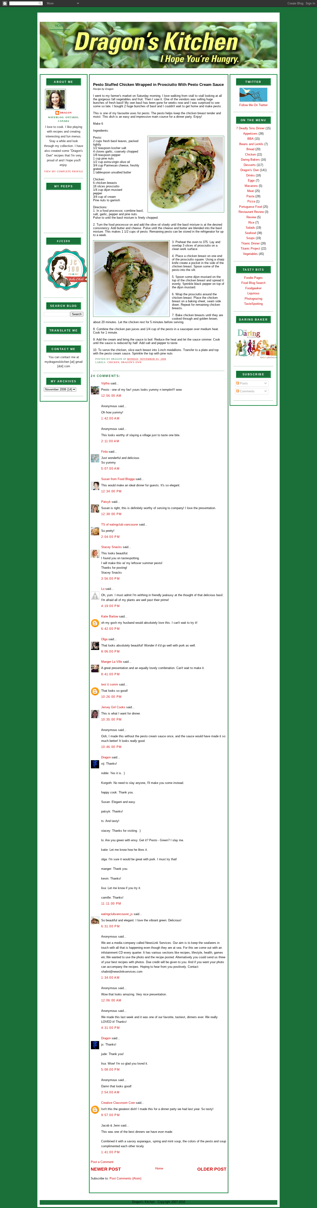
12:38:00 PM (111, 514)
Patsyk (106, 501)
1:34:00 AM (110, 977)
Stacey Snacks (111, 547)
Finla (104, 451)
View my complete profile (63, 171)
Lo (102, 589)
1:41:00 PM (110, 1152)
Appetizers (250, 133)
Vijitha (105, 383)
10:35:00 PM (111, 719)
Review (251, 217)
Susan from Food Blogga (118, 479)
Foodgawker (253, 288)
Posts (243, 383)
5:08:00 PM (110, 1069)
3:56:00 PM (110, 578)
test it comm (109, 684)
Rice (251, 222)
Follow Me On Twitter (253, 105)
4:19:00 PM (110, 606)
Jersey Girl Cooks (113, 707)
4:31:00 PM (110, 1027)
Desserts (250, 165)
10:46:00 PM (111, 747)
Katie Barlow (109, 616)
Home (59, 25)
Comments (247, 391)
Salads (250, 227)
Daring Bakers (250, 159)
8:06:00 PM (110, 651)
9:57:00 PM (110, 1115)
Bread (250, 149)
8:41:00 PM (110, 674)
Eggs (251, 180)
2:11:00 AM (110, 441)
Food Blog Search (253, 283)
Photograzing (253, 298)
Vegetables (250, 254)
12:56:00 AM (111, 395)
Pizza (251, 201)
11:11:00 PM (111, 903)
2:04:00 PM (110, 537)
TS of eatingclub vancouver (119, 524)
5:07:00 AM (110, 468)
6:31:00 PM (110, 926)
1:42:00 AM (110, 418)
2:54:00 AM (110, 1092)
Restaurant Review (251, 212)
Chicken (113, 362)
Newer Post (106, 1169)
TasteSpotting (253, 303)
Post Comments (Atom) (125, 1178)
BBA (250, 138)
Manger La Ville (111, 661)
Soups (250, 238)
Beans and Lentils (251, 144)
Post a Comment (102, 1162)
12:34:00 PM (111, 491)
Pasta (250, 196)
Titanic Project (250, 248)
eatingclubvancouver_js (117, 914)
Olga (104, 639)
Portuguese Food (250, 206)
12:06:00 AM (111, 1000)
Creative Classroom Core (118, 1102)
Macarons (251, 186)
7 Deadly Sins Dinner (250, 128)
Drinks (250, 175)
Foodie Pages (253, 277)
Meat (250, 191)
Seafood (250, 233)
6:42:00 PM (110, 628)
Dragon (66, 112)
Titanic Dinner (250, 243)
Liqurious (253, 293)
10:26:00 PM (111, 696)
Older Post (211, 1169)
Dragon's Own (131, 362)
